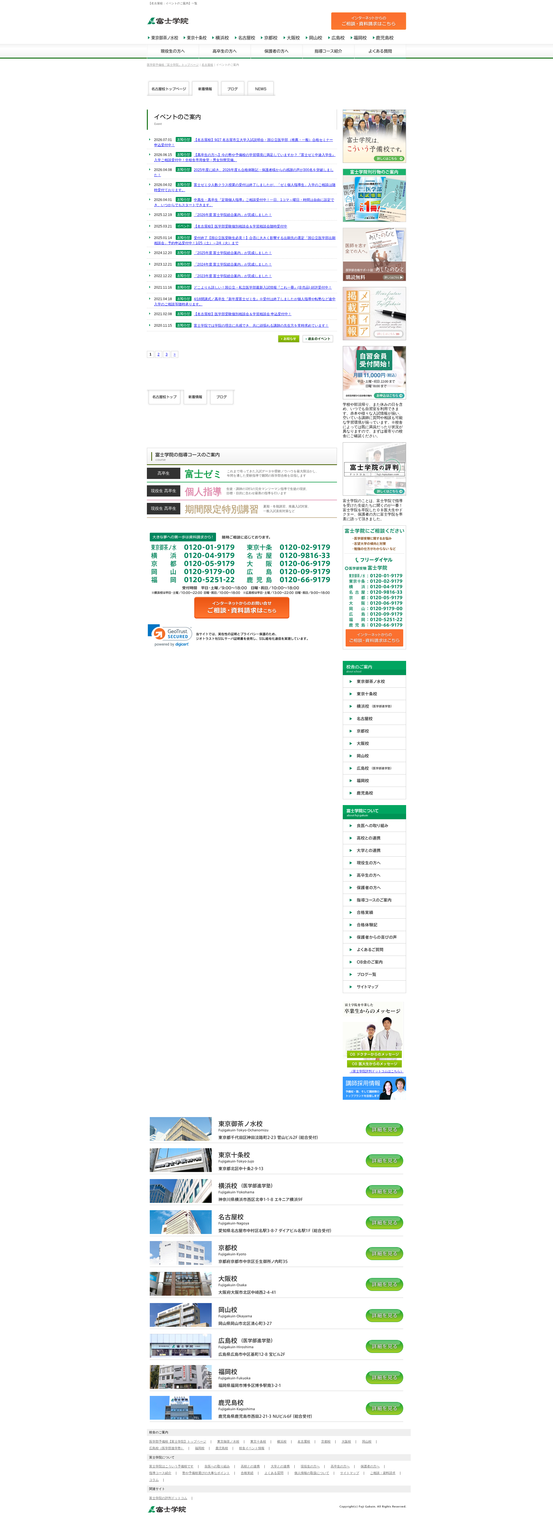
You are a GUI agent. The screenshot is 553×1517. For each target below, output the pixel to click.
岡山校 (367, 1441)
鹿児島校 (221, 1448)
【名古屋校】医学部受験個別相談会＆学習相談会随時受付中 (240, 226)
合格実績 (247, 1473)
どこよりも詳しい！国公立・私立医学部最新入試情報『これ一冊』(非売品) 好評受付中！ (263, 287)
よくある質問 (273, 1473)
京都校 (326, 1441)
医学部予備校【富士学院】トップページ (177, 1441)
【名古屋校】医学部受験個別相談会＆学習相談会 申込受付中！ (242, 314)
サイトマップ (349, 1473)
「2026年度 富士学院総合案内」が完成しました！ (233, 215)
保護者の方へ (370, 1466)
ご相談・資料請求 (382, 1473)
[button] (170, 635)
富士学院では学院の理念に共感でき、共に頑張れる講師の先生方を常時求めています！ (261, 326)
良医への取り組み (217, 1466)
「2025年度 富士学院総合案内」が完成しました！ (233, 253)
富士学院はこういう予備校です (171, 1466)
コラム (154, 1480)
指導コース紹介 (160, 1473)
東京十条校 (258, 1441)
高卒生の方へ (340, 1466)
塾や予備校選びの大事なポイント (206, 1473)
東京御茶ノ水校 (228, 1441)
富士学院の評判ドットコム (168, 1498)
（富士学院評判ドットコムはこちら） (377, 1071)
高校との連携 (250, 1466)
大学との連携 (280, 1466)
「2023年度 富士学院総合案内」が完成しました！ (233, 276)
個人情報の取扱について (311, 1473)
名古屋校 (304, 1441)
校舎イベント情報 (251, 1448)
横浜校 (282, 1441)
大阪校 (346, 1441)
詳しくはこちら (242, 475)
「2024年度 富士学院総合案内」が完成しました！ (233, 264)
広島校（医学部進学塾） (166, 1448)
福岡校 (199, 1448)
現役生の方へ (310, 1466)
